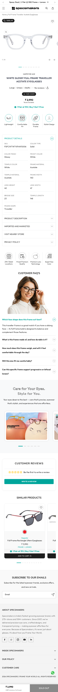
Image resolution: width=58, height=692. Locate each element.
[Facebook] (4, 639)
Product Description (15, 218)
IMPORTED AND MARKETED (17, 226)
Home (4, 14)
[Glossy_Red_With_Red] (24, 532)
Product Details (13, 138)
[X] (11, 639)
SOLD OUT (44, 688)
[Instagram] (17, 639)
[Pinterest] (31, 639)
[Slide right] (54, 59)
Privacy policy (12, 242)
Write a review (29, 481)
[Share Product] (47, 88)
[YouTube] (24, 639)
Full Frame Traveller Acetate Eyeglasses (23, 14)
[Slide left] (49, 59)
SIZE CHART (30, 94)
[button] (3, 8)
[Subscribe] (53, 594)
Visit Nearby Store (14, 234)
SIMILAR (9, 21)
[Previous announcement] (3, 2)
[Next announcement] (55, 2)
